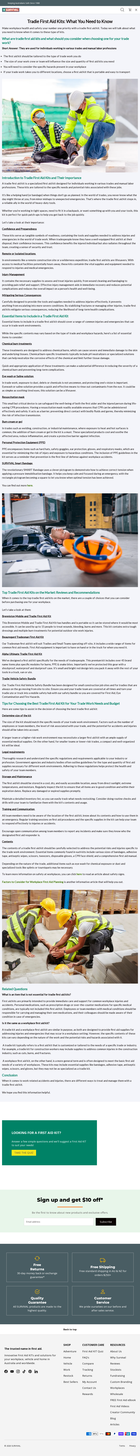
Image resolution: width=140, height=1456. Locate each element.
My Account (89, 1382)
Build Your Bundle (13, 71)
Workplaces (117, 1388)
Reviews (115, 1363)
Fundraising (117, 1375)
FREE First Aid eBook (123, 1400)
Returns (87, 1375)
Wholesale (116, 1394)
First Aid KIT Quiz (92, 1351)
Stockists (115, 1369)
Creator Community (122, 1412)
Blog (113, 1418)
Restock (7, 40)
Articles (114, 1424)
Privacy (132, 1446)
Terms (122, 1446)
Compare (88, 1363)
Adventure (69, 1351)
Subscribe (106, 1222)
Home (67, 1357)
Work (66, 1369)
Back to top (70, 1329)
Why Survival (118, 1357)
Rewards (87, 1394)
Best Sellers (9, 56)
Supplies (7, 48)
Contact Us (89, 1388)
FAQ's (85, 1357)
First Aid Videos (119, 1406)
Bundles (7, 25)
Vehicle (67, 1363)
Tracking (87, 1369)
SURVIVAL (16, 1446)
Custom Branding (121, 1382)
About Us (116, 1351)
